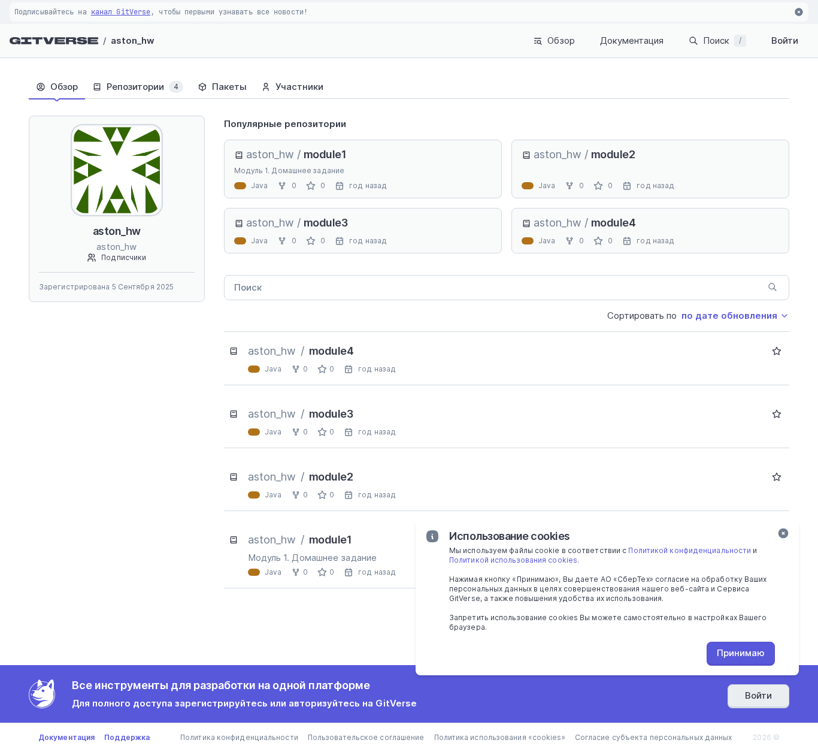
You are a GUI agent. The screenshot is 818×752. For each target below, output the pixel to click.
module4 (613, 222)
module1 (325, 154)
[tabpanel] (507, 352)
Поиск (722, 40)
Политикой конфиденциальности (689, 550)
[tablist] (409, 87)
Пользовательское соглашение (366, 737)
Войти (784, 40)
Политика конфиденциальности (239, 737)
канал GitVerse (120, 12)
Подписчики (123, 257)
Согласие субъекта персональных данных (653, 737)
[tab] (57, 87)
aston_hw (132, 40)
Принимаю (741, 653)
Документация (632, 40)
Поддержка (127, 737)
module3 (326, 222)
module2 (613, 154)
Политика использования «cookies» (499, 737)
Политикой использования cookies (513, 559)
